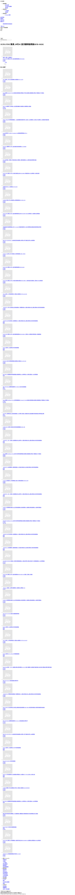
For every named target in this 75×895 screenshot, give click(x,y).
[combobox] (37, 40)
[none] (39, 75)
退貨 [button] (7, 23)
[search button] (0, 41)
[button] (37, 8)
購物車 (1, 18)
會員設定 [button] (10, 23)
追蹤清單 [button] (5, 23)
